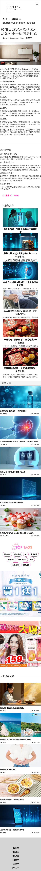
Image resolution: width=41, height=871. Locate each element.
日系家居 (13, 69)
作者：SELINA (3, 444)
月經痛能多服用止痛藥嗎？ (8, 770)
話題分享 (15, 19)
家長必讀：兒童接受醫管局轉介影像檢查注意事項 (15, 739)
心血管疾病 (22, 560)
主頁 (5, 19)
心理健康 (15, 864)
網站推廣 (17, 554)
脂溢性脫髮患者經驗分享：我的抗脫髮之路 (13, 411)
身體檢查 (11, 560)
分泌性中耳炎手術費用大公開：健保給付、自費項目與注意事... (19, 441)
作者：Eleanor (3, 413)
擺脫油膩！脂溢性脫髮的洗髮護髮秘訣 (12, 708)
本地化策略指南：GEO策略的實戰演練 (11, 502)
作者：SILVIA (3, 474)
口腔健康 (15, 860)
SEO (25, 554)
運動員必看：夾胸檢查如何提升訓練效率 (12, 472)
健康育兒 (15, 848)
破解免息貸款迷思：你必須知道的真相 (12, 830)
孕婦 (31, 560)
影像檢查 (15, 565)
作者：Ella (2, 505)
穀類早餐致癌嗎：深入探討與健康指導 (12, 800)
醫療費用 (34, 554)
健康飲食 (15, 852)
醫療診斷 (26, 565)
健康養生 (15, 856)
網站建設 (7, 554)
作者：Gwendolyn (4, 535)
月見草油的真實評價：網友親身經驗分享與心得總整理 (17, 533)
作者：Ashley (3, 832)
